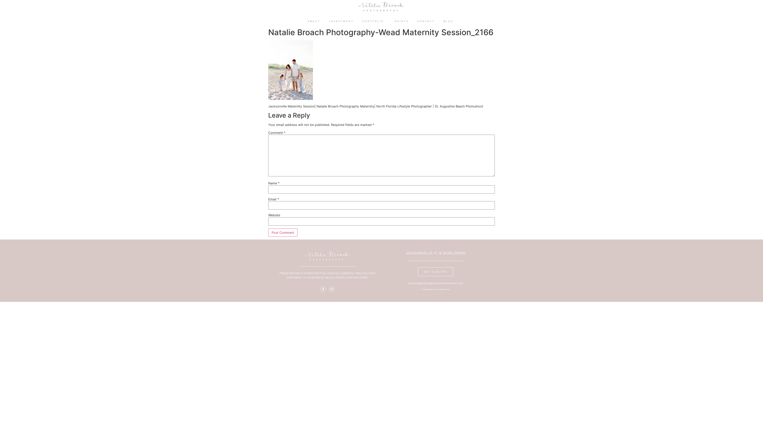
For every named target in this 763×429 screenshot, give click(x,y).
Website (274, 215)
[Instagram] (331, 289)
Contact (426, 21)
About (314, 21)
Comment (277, 132)
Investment (341, 21)
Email (273, 199)
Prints (402, 21)
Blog (448, 21)
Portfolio (373, 21)
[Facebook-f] (323, 289)
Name (274, 183)
